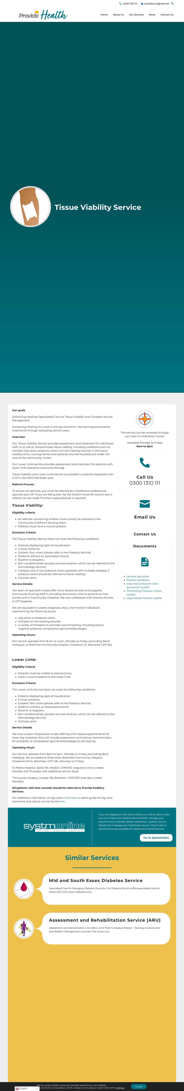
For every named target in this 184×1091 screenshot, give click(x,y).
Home (104, 14)
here (62, 801)
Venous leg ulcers (137, 576)
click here (70, 797)
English (23, 1088)
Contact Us (167, 14)
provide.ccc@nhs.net (156, 3)
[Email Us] (145, 503)
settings (120, 1088)
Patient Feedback (138, 580)
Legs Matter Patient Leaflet (144, 598)
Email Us (144, 517)
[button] (172, 3)
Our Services (136, 14)
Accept (138, 1086)
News (152, 14)
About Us (118, 14)
